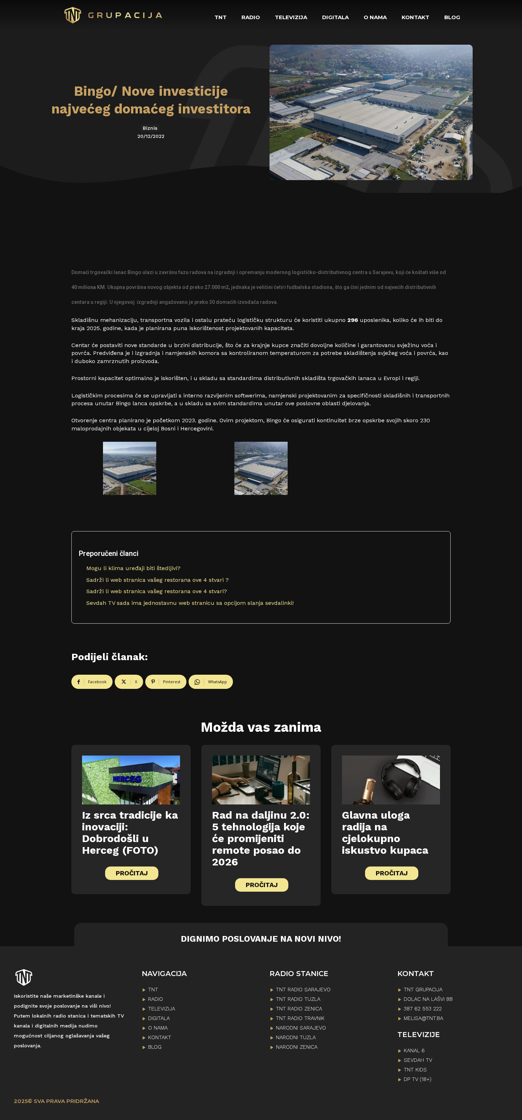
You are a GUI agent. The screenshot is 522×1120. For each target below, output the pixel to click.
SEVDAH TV (418, 1060)
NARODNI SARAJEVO (301, 1028)
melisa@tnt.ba (423, 1018)
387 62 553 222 (423, 1008)
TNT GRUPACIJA (423, 989)
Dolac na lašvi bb (428, 999)
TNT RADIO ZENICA (299, 1008)
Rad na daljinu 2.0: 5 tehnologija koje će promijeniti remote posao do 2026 (261, 838)
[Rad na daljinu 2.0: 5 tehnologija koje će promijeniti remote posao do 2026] (261, 780)
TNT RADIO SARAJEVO (303, 989)
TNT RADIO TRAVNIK (300, 1018)
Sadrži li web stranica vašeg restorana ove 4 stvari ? (157, 579)
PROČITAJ (132, 873)
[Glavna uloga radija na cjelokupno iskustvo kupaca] (391, 780)
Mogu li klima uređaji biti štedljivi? (133, 568)
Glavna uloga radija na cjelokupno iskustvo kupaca (385, 832)
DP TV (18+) (417, 1079)
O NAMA (158, 1028)
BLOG (155, 1047)
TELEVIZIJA (161, 1008)
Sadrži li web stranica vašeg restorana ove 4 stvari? (156, 591)
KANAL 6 (414, 1050)
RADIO (155, 999)
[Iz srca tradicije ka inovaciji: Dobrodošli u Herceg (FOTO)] (131, 780)
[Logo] (113, 15)
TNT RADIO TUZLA (298, 999)
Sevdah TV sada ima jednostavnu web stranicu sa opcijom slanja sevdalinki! (190, 603)
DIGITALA (159, 1018)
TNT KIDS (415, 1069)
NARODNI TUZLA (296, 1037)
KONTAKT (159, 1037)
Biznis (150, 128)
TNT (153, 989)
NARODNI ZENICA (296, 1047)
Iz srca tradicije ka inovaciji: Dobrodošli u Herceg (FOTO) (130, 832)
